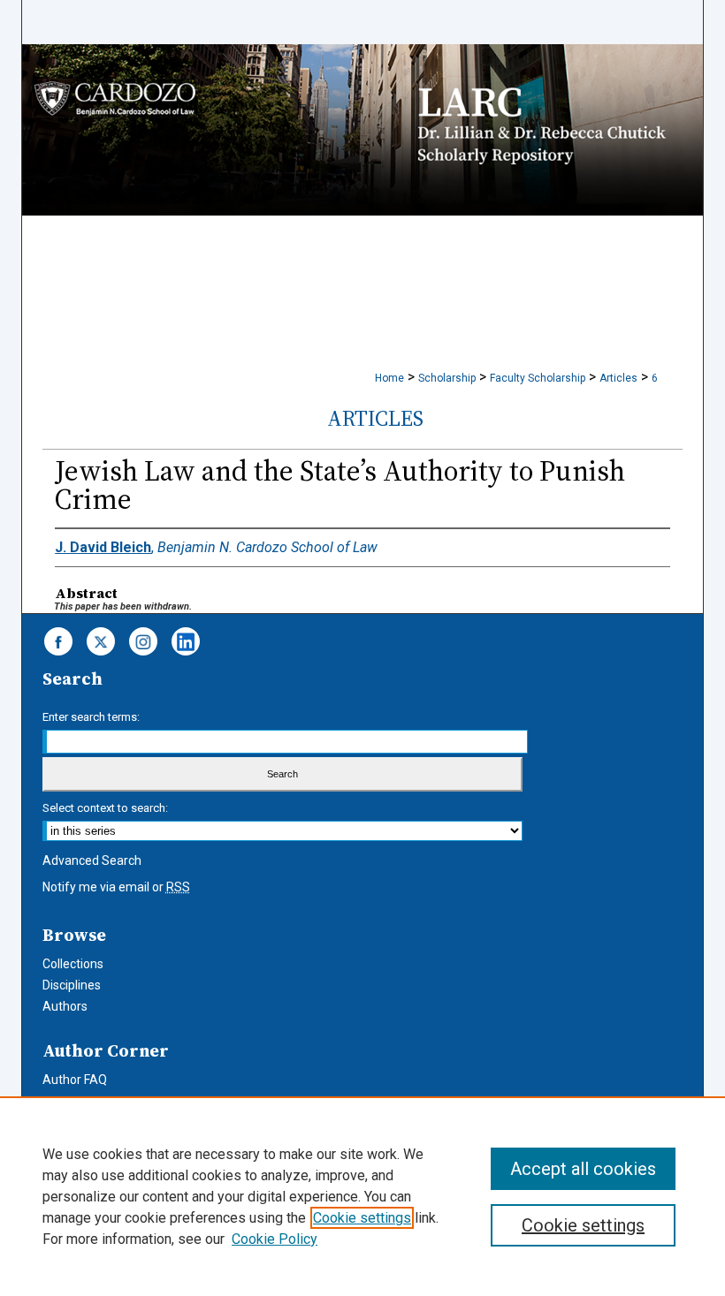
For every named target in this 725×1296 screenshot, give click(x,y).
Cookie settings (362, 1217)
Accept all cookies (583, 1168)
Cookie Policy (274, 1239)
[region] (362, 1196)
